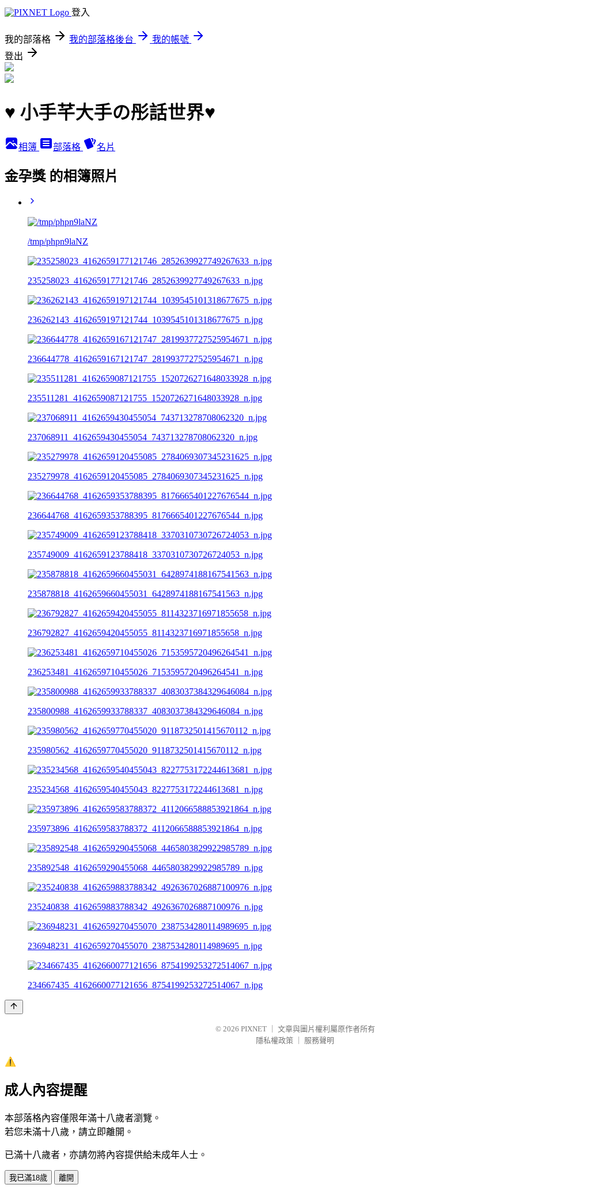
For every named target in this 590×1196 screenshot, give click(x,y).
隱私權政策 (274, 1040)
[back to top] (14, 1007)
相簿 (28, 147)
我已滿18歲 (28, 1178)
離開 (66, 1178)
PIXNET (254, 1028)
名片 (106, 147)
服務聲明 (319, 1040)
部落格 (68, 147)
